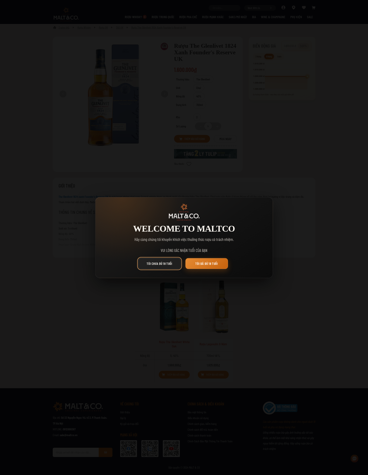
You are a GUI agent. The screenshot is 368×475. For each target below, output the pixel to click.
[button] (160, 264)
